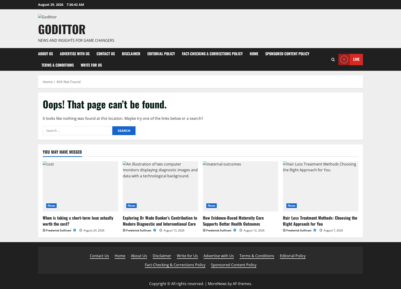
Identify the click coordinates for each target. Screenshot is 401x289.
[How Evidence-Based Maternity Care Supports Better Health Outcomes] (240, 186)
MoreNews (217, 283)
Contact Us (106, 53)
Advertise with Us (75, 53)
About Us (45, 53)
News (51, 206)
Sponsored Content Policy (287, 53)
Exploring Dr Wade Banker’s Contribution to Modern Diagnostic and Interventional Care (160, 221)
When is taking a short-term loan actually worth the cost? (78, 221)
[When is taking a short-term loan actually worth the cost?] (80, 186)
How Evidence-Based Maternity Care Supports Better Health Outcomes (233, 221)
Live (356, 59)
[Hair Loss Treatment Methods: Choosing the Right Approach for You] (320, 186)
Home (254, 53)
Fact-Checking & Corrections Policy (212, 53)
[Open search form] (333, 59)
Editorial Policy (161, 53)
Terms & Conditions (58, 65)
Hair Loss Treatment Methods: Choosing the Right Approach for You (320, 221)
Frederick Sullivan (59, 230)
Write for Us (91, 65)
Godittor (62, 28)
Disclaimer (131, 53)
